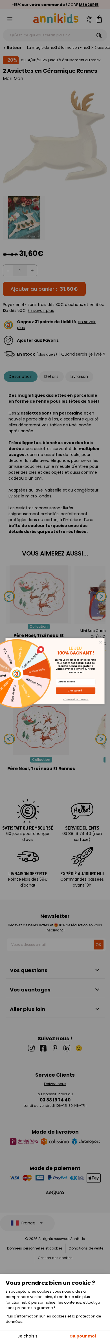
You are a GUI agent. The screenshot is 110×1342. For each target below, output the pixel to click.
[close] (100, 642)
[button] (75, 690)
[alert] (55, 671)
